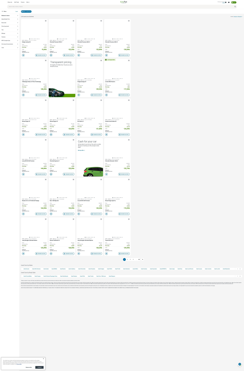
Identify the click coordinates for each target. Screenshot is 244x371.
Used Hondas (144, 268)
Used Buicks (63, 268)
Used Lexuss (199, 268)
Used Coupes (37, 276)
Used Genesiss (126, 268)
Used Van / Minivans (101, 276)
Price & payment (5, 26)
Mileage (3, 33)
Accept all (39, 367)
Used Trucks (90, 276)
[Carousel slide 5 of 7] (36, 39)
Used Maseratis (226, 268)
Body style (4, 22)
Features (3, 37)
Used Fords (117, 268)
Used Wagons (112, 276)
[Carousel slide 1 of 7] (29, 39)
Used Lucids (217, 268)
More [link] (27, 2)
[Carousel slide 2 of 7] (31, 39)
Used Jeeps (172, 268)
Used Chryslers (91, 268)
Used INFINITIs (163, 268)
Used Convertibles (28, 276)
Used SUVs (82, 276)
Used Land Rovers (189, 268)
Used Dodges (101, 268)
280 (139, 259)
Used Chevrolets (81, 268)
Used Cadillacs (72, 268)
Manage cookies (29, 367)
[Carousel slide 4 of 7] (34, 39)
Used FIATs (109, 268)
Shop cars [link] (10, 2)
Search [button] (235, 6)
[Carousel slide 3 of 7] (33, 39)
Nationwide (28, 11)
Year (2, 29)
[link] (123, 2)
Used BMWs (54, 268)
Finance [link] (22, 2)
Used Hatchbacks (64, 276)
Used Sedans (74, 276)
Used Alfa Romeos (36, 268)
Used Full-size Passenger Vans (50, 276)
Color (3, 47)
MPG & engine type (6, 40)
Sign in (234, 2)
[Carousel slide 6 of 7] (37, 39)
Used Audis (46, 268)
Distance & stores (6, 15)
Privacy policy (19, 364)
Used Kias (180, 268)
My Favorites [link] (229, 2)
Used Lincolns (208, 268)
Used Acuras (26, 268)
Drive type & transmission (7, 44)
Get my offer (81, 150)
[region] (23, 363)
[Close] (43, 358)
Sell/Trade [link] (16, 2)
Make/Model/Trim (6, 19)
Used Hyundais (153, 268)
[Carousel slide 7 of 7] (39, 39)
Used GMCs (135, 268)
